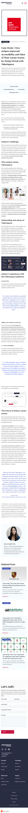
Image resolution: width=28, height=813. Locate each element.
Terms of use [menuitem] (14, 795)
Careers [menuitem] (17, 769)
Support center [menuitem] (5, 781)
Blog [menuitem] (2, 778)
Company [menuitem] (18, 760)
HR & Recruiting (14, 86)
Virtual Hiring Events (9, 89)
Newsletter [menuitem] (4, 784)
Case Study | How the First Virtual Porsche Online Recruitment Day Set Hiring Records (14, 585)
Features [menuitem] (3, 763)
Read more (5, 596)
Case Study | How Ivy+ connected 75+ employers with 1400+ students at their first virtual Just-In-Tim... (14, 656)
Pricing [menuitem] (2, 769)
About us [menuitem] (17, 763)
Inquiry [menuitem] (17, 775)
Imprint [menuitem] (14, 792)
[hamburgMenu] (25, 3)
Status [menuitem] (14, 801)
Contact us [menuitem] (17, 778)
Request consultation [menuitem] (20, 781)
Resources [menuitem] (4, 775)
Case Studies (5, 41)
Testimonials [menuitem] (4, 766)
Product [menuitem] (3, 760)
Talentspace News (14, 92)
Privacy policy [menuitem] (14, 798)
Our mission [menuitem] (18, 766)
